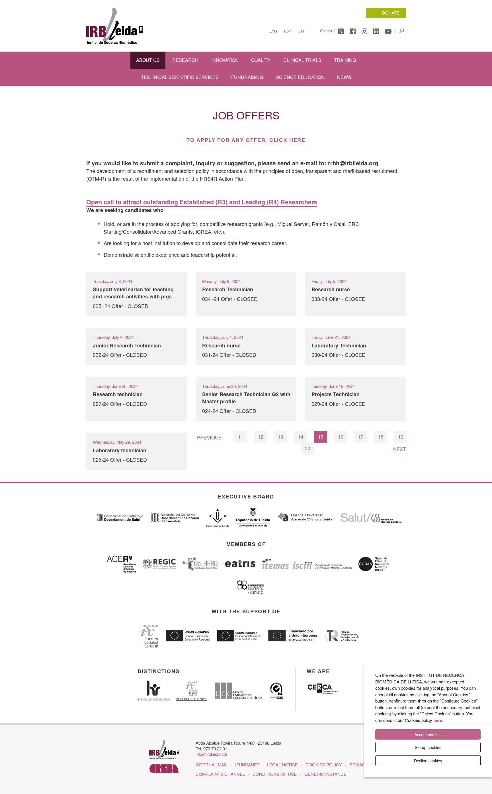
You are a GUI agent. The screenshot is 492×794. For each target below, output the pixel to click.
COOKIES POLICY (324, 764)
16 (340, 436)
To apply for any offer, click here (246, 140)
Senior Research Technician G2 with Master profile (246, 397)
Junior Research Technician (127, 345)
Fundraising (247, 77)
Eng (273, 31)
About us (148, 60)
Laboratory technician (119, 450)
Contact (326, 30)
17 (360, 436)
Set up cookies (428, 747)
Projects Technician (335, 394)
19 (400, 436)
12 (260, 436)
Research (185, 60)
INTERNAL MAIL (211, 764)
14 (300, 436)
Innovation (225, 60)
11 (240, 436)
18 (380, 436)
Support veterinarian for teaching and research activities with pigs (133, 293)
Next (399, 449)
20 (307, 448)
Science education (300, 77)
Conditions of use (275, 774)
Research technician (118, 394)
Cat (301, 31)
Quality (260, 60)
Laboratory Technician (338, 345)
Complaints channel (220, 774)
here (437, 720)
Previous (209, 437)
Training (345, 60)
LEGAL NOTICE (282, 764)
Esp (287, 31)
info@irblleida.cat (211, 754)
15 (320, 436)
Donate (390, 13)
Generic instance (325, 774)
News (344, 77)
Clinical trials (302, 60)
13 (280, 436)
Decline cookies (428, 761)
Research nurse (330, 289)
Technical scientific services (180, 77)
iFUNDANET (247, 764)
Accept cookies (428, 734)
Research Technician (227, 289)
